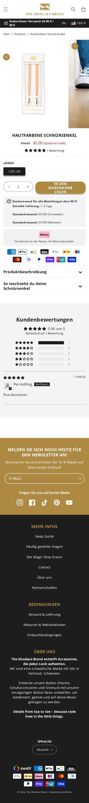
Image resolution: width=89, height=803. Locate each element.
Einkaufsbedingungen (44, 635)
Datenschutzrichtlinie (61, 792)
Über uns (44, 577)
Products (20, 34)
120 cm (14, 171)
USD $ (81, 23)
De (64, 23)
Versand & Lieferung (45, 614)
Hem (6, 34)
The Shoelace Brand (36, 792)
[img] (13, 377)
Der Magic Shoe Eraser (44, 557)
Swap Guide (44, 536)
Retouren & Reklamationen (45, 625)
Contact (44, 567)
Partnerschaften (44, 587)
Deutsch (43, 750)
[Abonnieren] (79, 478)
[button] (6, 9)
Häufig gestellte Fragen (44, 546)
